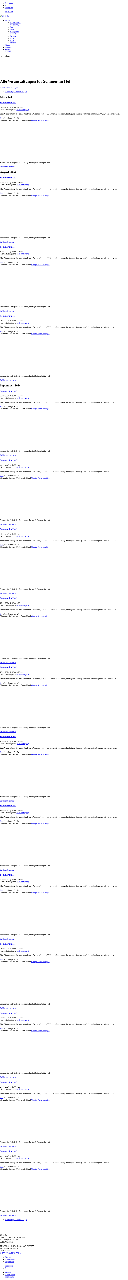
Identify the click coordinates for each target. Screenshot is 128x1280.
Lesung (13, 36)
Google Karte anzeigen (40, 120)
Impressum (9, 1262)
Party (12, 38)
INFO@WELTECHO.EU (10, 1253)
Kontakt (8, 52)
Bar (11, 27)
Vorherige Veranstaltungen (16, 92)
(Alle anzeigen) (22, 110)
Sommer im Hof (8, 102)
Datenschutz (10, 1259)
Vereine (8, 49)
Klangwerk (14, 31)
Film (12, 29)
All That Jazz (15, 22)
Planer (7, 20)
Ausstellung (14, 25)
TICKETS (9, 12)
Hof (1, 118)
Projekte (8, 47)
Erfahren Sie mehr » (8, 167)
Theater (13, 43)
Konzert (13, 34)
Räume (8, 45)
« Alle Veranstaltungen (9, 87)
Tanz (12, 40)
